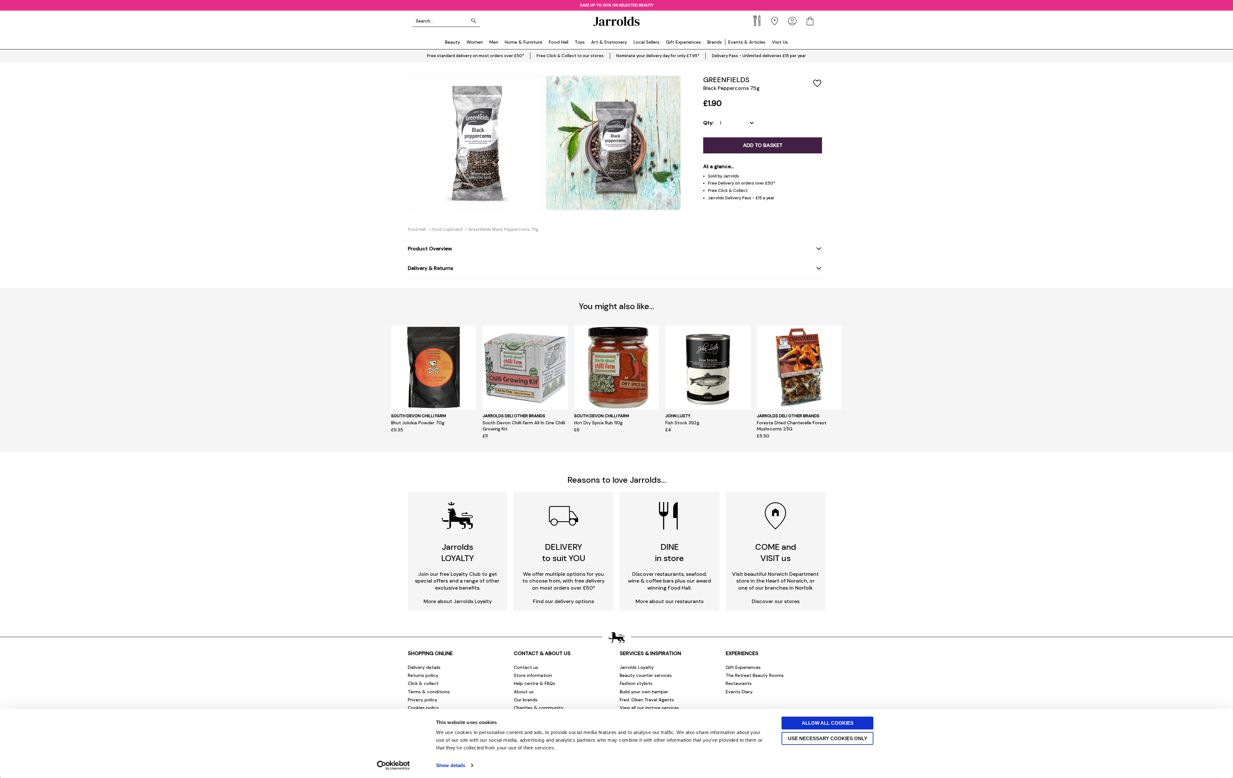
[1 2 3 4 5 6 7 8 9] (738, 123)
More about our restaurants (669, 601)
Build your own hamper (644, 692)
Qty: (708, 122)
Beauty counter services (646, 675)
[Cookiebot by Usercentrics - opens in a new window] (393, 765)
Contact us (526, 667)
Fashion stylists (636, 683)
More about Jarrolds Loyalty (458, 601)
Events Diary (739, 692)
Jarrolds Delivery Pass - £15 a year (741, 198)
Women (475, 42)
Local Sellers (647, 42)
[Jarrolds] (616, 21)
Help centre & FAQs (534, 683)
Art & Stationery (609, 42)
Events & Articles (746, 42)
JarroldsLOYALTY (457, 552)
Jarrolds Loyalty (637, 667)
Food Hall (558, 42)
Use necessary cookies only (827, 738)
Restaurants (739, 683)
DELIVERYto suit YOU (563, 552)
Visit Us (780, 42)
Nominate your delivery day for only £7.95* (657, 55)
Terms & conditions (429, 692)
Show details (450, 765)
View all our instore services (649, 708)
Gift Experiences (683, 42)
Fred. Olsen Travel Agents (647, 700)
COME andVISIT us (775, 552)
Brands (714, 42)
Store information (533, 675)
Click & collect (423, 683)
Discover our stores (776, 601)
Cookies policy (423, 708)
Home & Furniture (523, 42)
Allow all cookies (827, 723)
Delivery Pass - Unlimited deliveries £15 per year (759, 55)
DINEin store (669, 552)
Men (493, 42)
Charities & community (539, 708)
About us (524, 692)
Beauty (452, 42)
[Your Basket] (810, 21)
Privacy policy (422, 700)
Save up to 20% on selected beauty (616, 5)
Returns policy (423, 675)
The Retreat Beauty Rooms (755, 675)
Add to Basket (763, 145)
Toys (580, 42)
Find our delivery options (563, 601)
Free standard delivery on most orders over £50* (475, 55)
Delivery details (424, 667)
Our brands (526, 700)
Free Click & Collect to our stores (570, 55)
